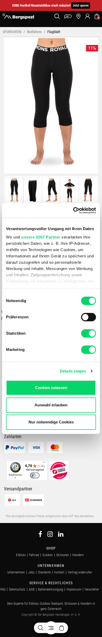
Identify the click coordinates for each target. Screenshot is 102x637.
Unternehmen (16, 572)
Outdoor (47, 555)
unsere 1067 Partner (40, 237)
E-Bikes (21, 555)
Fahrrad (34, 555)
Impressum (73, 589)
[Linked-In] (61, 534)
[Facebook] (40, 534)
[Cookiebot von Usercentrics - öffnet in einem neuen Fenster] (73, 210)
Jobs (31, 572)
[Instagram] (50, 534)
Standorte (44, 572)
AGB (32, 589)
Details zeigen (73, 371)
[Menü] (44, 463)
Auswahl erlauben (51, 405)
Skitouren (62, 555)
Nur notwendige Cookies (51, 422)
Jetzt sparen (81, 5)
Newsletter (92, 589)
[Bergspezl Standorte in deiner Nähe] (78, 16)
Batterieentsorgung (50, 589)
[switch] (88, 317)
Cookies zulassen (51, 387)
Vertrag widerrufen (80, 572)
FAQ (2, 589)
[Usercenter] (87, 16)
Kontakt (59, 572)
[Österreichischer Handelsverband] (59, 470)
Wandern (78, 555)
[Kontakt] (68, 16)
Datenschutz (17, 589)
